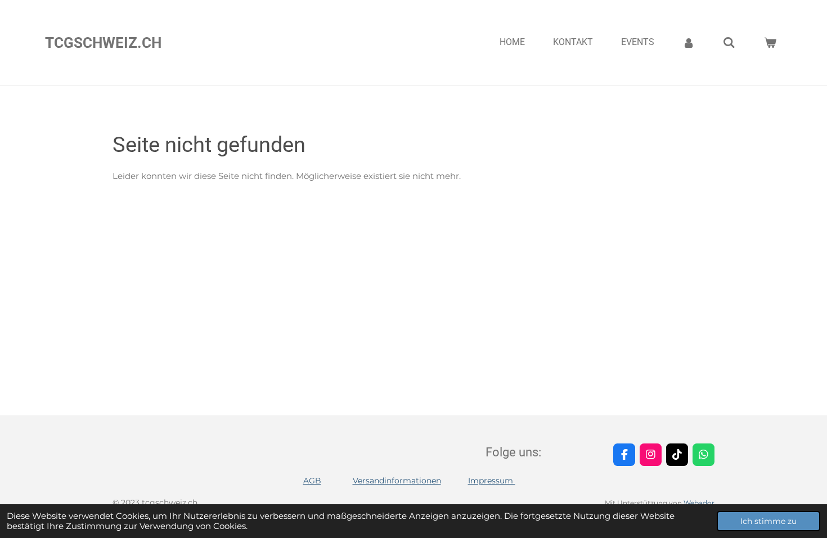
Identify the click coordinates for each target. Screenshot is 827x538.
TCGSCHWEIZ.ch (103, 42)
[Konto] (688, 42)
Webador (699, 503)
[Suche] (729, 42)
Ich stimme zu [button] (768, 521)
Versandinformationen (397, 481)
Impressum (491, 481)
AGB (312, 481)
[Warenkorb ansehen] (770, 42)
